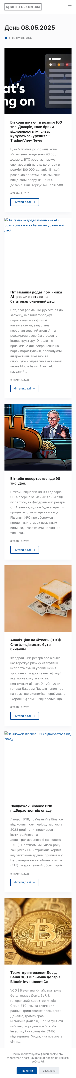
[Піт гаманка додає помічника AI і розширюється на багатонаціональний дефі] (37, 251)
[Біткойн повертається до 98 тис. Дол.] (37, 437)
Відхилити (49, 1070)
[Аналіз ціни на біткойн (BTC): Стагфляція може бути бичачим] (37, 598)
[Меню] (70, 7)
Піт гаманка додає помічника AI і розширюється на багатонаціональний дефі (36, 296)
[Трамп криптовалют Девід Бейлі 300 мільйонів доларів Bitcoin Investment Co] (37, 931)
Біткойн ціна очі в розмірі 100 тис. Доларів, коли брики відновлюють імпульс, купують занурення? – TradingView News (36, 131)
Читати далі (26, 203)
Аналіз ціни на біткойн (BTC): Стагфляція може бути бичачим (35, 644)
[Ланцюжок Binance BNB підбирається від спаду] (37, 764)
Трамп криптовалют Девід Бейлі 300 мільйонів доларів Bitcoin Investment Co (35, 977)
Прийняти (26, 1070)
